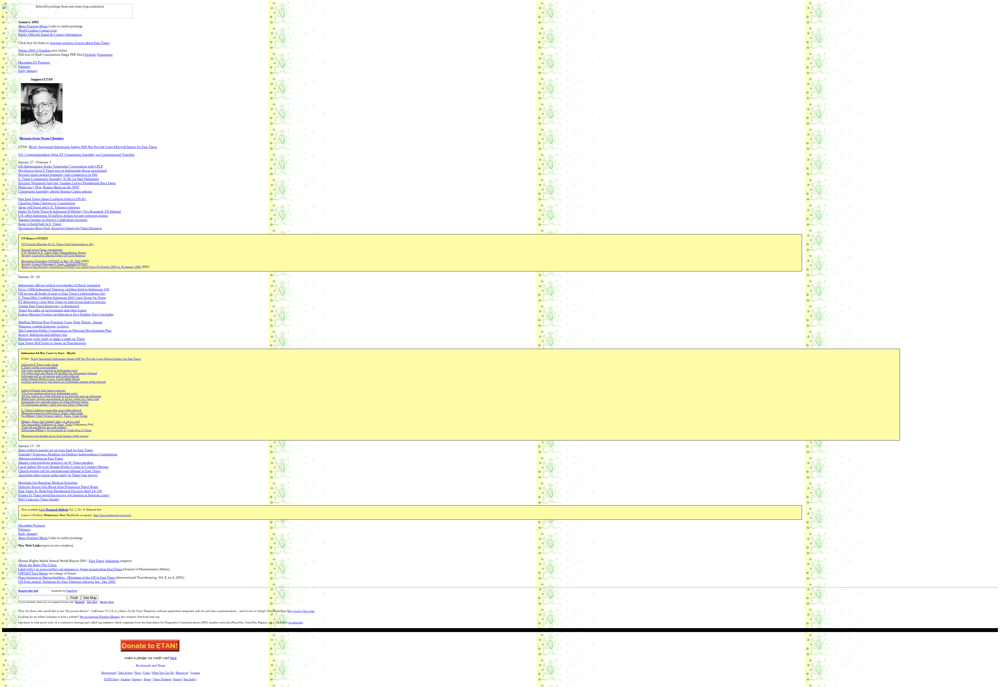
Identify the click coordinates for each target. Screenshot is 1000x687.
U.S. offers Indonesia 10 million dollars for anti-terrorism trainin (63, 216)
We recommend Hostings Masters (100, 616)
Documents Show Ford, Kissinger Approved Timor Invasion (60, 228)
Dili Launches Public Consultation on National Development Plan (64, 330)
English (90, 55)
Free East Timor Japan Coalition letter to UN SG (52, 199)
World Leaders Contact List (37, 30)
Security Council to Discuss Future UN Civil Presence (53, 255)
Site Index (190, 679)
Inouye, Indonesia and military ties (42, 335)
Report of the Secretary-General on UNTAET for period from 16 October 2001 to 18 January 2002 (81, 266)
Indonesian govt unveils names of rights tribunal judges (54, 401)
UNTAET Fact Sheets (33, 573)
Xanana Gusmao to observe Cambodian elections (52, 220)
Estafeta (125, 679)
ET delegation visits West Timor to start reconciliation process (62, 302)
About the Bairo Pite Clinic (37, 565)
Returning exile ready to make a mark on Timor (51, 339)
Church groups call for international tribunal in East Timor (59, 471)
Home (147, 679)
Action (125, 672)
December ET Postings (34, 62)
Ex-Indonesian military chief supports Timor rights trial (54, 404)
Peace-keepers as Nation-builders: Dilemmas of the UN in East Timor (66, 577)
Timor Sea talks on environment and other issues (52, 310)
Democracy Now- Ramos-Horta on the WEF (48, 187)
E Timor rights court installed (39, 367)
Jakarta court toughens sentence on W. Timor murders (55, 463)
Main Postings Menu (33, 26)
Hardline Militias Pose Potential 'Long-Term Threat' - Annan (60, 322)
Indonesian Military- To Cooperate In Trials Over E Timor (56, 430)
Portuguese (105, 55)
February (24, 67)
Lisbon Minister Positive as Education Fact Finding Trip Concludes (66, 314)
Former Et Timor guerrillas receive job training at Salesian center (63, 495)
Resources (182, 672)
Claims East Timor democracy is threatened (48, 306)
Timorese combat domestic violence (43, 326)
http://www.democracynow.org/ (112, 515)
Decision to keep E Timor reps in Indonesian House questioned (62, 170)
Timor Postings (162, 679)
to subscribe (296, 622)
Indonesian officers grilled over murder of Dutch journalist (59, 285)
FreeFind (71, 590)
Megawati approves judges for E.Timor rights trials (52, 413)
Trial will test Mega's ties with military (44, 427)
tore (111, 679)
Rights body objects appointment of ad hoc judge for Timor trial (60, 399)
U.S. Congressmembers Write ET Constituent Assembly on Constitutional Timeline (76, 155)
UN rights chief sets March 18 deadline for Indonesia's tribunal (59, 373)
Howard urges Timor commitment (42, 249)
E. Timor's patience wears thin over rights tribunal (51, 410)
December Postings (31, 525)
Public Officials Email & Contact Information (50, 34)
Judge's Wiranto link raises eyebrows (43, 390)
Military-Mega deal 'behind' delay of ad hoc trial (50, 421)
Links (146, 672)
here (173, 658)
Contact (195, 672)
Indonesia (112, 561)
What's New (107, 602)
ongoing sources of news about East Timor (79, 43)
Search (79, 602)
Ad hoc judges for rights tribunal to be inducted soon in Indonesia (61, 396)
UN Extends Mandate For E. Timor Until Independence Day (57, 244)
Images (136, 679)
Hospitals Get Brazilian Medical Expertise (48, 483)
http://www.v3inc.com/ (301, 611)
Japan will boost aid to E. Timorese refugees (49, 207)
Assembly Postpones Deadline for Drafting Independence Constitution (67, 454)
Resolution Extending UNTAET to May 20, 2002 (51, 261)
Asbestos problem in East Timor (40, 458)
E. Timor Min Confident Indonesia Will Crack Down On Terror (62, 298)
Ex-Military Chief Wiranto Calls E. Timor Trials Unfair (54, 415)
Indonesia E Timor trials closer (39, 364)
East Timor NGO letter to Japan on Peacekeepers (52, 343)
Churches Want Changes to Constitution (46, 203)
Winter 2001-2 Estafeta (34, 50)
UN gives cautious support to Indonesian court (49, 370)
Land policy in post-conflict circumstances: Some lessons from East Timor (70, 569)
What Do (163, 672)
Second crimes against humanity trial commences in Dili (57, 175)
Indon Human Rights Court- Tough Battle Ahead (50, 378)
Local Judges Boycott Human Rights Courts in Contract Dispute (63, 467)
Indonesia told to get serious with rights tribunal (50, 376)
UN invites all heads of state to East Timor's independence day (62, 293)
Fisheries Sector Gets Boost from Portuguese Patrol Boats (58, 487)
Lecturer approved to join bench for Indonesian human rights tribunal (63, 381)
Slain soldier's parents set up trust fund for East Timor (55, 450)
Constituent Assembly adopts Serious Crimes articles (55, 191)
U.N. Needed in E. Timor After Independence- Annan (53, 252)
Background (108, 672)
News (138, 672)
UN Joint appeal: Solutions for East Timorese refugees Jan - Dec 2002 (67, 582)
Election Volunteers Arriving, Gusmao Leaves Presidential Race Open (67, 183)
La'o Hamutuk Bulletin (53, 509)
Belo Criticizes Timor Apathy (39, 499)
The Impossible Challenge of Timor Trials (46, 424)
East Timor (96, 561)
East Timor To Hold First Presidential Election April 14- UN (60, 491)
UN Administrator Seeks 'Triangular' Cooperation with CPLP (60, 166)
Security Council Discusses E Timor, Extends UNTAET (54, 264)
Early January (28, 71)
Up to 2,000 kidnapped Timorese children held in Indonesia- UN (63, 289)
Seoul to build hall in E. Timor (39, 224)
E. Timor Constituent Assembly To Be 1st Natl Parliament (58, 179)
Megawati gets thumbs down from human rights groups (54, 436)
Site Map (92, 602)
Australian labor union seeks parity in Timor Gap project (58, 475)
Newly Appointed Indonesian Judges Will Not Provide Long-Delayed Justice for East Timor (93, 147)
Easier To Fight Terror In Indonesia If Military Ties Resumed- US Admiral (69, 211)
